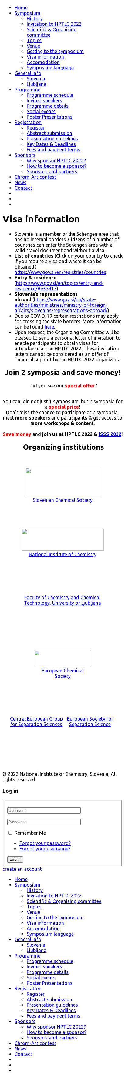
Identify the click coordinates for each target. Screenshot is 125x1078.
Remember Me (30, 833)
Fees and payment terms (53, 149)
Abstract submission (49, 133)
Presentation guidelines (52, 138)
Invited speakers (44, 100)
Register (36, 127)
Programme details (48, 106)
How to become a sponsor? (56, 166)
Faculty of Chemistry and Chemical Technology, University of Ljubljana (62, 600)
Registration (28, 122)
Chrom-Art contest (35, 177)
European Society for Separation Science (90, 721)
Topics (34, 40)
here (49, 326)
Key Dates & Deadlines (51, 144)
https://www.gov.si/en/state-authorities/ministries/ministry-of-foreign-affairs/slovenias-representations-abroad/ (61, 305)
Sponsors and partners (52, 171)
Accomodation (43, 62)
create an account (22, 869)
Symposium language (50, 67)
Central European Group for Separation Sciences (36, 721)
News (20, 182)
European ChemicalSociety (63, 673)
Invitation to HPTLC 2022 (54, 24)
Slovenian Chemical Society (63, 500)
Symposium (27, 13)
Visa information (45, 56)
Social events (41, 111)
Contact (23, 188)
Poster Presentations (50, 117)
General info (28, 73)
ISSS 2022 (110, 434)
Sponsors (25, 155)
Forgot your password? (45, 843)
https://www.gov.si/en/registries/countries (60, 272)
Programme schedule (50, 95)
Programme (27, 89)
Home (21, 7)
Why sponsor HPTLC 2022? (56, 160)
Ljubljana (36, 84)
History (35, 18)
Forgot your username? (44, 848)
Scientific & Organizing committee (64, 901)
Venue (33, 46)
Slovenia (36, 78)
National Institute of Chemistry (62, 554)
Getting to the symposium (55, 51)
